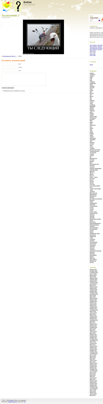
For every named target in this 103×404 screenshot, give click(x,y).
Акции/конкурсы (94, 151)
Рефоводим (93, 236)
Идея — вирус (94, 177)
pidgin (91, 122)
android (92, 73)
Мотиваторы (93, 194)
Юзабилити (93, 261)
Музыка (92, 197)
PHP (91, 120)
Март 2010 (93, 395)
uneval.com (93, 138)
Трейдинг (92, 246)
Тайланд (92, 240)
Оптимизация (93, 206)
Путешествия (93, 229)
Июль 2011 (93, 373)
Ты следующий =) (10, 15)
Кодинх (92, 181)
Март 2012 (93, 362)
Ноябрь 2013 (93, 337)
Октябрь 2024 (93, 271)
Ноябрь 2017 (93, 302)
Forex (91, 89)
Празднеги (93, 222)
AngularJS (92, 74)
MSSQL (92, 107)
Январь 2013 (93, 347)
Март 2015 (93, 323)
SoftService (93, 125)
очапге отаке (93, 211)
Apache (92, 76)
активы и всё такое (95, 149)
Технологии (93, 243)
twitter (91, 135)
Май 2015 (92, 321)
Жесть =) (92, 172)
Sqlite (91, 131)
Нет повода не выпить (96, 198)
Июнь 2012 (93, 357)
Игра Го (92, 175)
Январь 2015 (93, 325)
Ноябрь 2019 (93, 281)
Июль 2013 (93, 341)
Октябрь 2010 (93, 386)
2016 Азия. (93, 51)
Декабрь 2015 (93, 317)
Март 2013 (93, 344)
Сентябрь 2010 (94, 388)
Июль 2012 (93, 356)
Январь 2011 (93, 382)
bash (91, 80)
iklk (91, 97)
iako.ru (91, 96)
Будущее (92, 159)
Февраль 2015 (93, 324)
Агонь (91, 146)
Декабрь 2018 (93, 289)
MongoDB (92, 106)
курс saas (92, 184)
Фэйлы (92, 256)
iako (91, 94)
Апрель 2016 (93, 312)
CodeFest (92, 81)
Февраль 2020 (93, 278)
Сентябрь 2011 (94, 370)
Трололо (92, 248)
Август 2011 (93, 372)
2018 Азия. (93, 53)
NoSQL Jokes (93, 116)
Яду (25, 401)
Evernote (92, 87)
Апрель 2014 (93, 331)
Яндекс (92, 262)
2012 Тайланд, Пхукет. (96, 46)
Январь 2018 (93, 299)
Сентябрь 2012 (94, 353)
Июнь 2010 (93, 392)
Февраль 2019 (93, 286)
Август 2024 (93, 273)
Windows (92, 142)
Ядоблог (27, 2)
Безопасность (93, 158)
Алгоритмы (93, 152)
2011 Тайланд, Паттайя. (96, 45)
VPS (91, 141)
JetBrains (92, 100)
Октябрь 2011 (93, 369)
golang (91, 90)
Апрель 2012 (93, 360)
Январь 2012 (93, 364)
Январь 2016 (93, 315)
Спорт (91, 237)
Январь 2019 (93, 288)
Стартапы (92, 239)
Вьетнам (92, 165)
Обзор (91, 201)
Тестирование (93, 242)
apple (91, 77)
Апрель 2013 (93, 343)
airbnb (91, 64)
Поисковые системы (95, 219)
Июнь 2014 (93, 328)
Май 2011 (92, 376)
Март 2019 (93, 285)
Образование (93, 203)
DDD (91, 84)
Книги (91, 180)
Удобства (92, 249)
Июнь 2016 (93, 311)
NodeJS (92, 113)
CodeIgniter (93, 83)
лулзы (91, 190)
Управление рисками (95, 250)
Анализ (92, 155)
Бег (91, 157)
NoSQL (92, 115)
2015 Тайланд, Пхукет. (96, 49)
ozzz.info (92, 119)
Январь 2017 (93, 305)
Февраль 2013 (93, 346)
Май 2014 (92, 330)
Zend (91, 145)
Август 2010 (93, 389)
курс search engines (95, 185)
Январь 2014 (93, 334)
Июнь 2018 (93, 295)
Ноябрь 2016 (93, 308)
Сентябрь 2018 (94, 294)
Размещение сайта (95, 233)
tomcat (91, 132)
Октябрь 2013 (93, 338)
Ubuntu (92, 136)
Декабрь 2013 (93, 336)
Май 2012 (92, 359)
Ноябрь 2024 (93, 269)
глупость (92, 167)
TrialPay (92, 133)
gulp (91, 92)
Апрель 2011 (93, 377)
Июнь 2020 (93, 276)
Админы (92, 148)
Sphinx (91, 128)
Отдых (91, 207)
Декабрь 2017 (93, 301)
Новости (92, 200)
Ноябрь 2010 (93, 385)
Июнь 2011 (93, 375)
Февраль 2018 (93, 298)
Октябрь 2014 (93, 327)
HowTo (92, 93)
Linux (91, 103)
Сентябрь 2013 (94, 340)
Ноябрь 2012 (93, 350)
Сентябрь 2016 (94, 310)
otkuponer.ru (93, 118)
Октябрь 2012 (93, 351)
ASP (91, 79)
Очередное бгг (94, 213)
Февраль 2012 (93, 363)
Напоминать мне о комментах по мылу (14, 90)
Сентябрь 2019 (94, 282)
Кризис (92, 183)
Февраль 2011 (93, 380)
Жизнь (91, 174)
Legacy (92, 102)
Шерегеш (92, 258)
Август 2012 (93, 354)
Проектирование (94, 224)
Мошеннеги (93, 196)
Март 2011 (92, 379)
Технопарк (93, 245)
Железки (92, 171)
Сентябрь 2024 (94, 272)
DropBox (92, 86)
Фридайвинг (93, 255)
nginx (91, 112)
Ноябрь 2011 (93, 367)
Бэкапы (92, 161)
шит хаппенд (93, 259)
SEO (91, 123)
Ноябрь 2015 (93, 318)
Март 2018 (93, 297)
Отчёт (91, 210)
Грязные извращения (95, 168)
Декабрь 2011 (93, 366)
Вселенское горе (94, 164)
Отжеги (92, 209)
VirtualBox (92, 139)
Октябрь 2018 (93, 292)
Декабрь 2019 (93, 279)
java (91, 99)
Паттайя (92, 216)
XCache (92, 144)
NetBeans (92, 110)
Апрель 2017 (93, 304)
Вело (91, 162)
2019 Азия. (93, 55)
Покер (91, 220)
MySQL (92, 109)
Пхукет (92, 230)
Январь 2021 (93, 275)
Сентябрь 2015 (94, 320)
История (92, 178)
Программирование (95, 223)
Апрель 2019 (93, 284)
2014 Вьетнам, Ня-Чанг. (96, 48)
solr (91, 126)
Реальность (93, 235)
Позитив (92, 217)
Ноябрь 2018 (93, 291)
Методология (93, 193)
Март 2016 (93, 314)
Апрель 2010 (93, 393)
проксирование (94, 227)
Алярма (92, 154)
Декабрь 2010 (93, 383)
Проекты (92, 226)
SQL (91, 129)
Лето (91, 187)
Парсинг (92, 214)
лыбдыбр (92, 191)
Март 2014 (93, 333)
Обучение (92, 204)
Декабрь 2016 (93, 307)
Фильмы (92, 252)
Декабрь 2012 (93, 349)
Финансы (92, 253)
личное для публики (95, 188)
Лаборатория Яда (12, 401)
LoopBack (92, 105)
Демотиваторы (94, 170)
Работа (91, 232)
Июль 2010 (93, 390)
